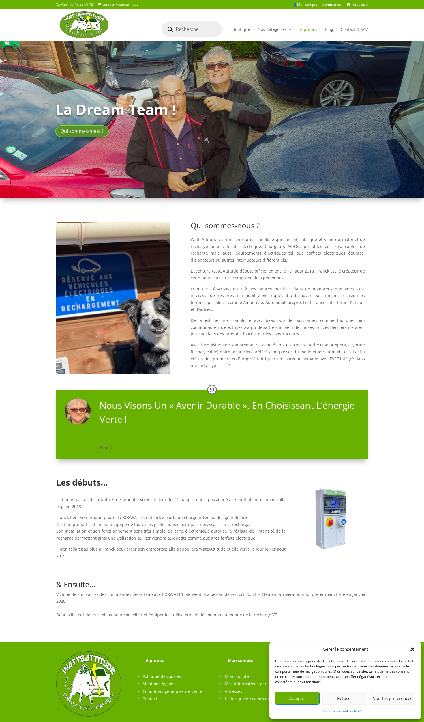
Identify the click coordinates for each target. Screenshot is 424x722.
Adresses (233, 691)
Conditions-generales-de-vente (172, 691)
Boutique (241, 29)
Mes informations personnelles (255, 683)
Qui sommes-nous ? (82, 131)
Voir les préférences (392, 698)
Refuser (344, 698)
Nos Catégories (272, 29)
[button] (412, 649)
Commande (331, 5)
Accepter (297, 698)
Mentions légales (158, 683)
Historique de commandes (250, 699)
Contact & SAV (354, 29)
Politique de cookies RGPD (342, 711)
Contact (149, 699)
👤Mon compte (305, 5)
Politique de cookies (161, 676)
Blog (329, 29)
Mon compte (237, 676)
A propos (308, 29)
